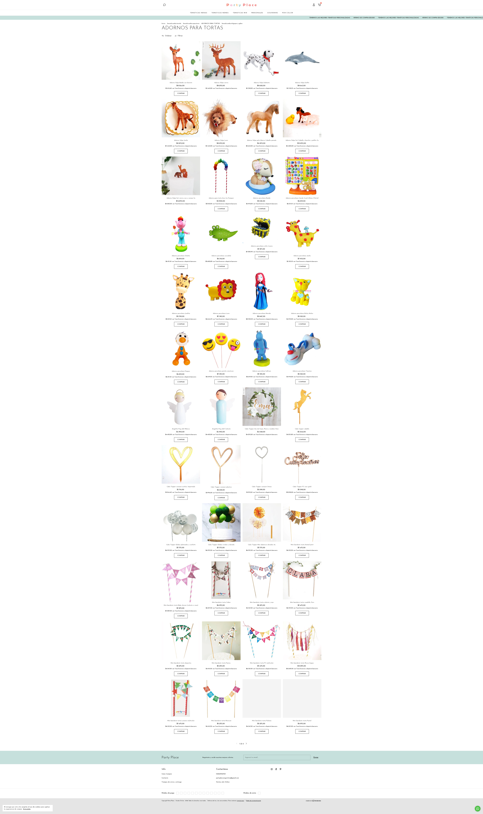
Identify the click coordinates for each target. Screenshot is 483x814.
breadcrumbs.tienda (174, 23)
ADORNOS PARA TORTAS (210, 23)
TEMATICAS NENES (220, 13)
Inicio (163, 23)
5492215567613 (221, 774)
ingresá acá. (240, 800)
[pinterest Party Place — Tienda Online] (280, 769)
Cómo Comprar (167, 774)
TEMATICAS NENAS (198, 13)
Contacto (165, 778)
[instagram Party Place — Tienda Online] (272, 769)
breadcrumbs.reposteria (191, 23)
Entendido (27, 809)
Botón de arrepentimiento (253, 800)
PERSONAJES (257, 13)
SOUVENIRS (272, 13)
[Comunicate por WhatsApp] (477, 808)
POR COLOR (287, 13)
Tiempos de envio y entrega (172, 782)
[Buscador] (164, 5)
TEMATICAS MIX (240, 13)
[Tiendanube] (313, 801)
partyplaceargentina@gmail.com (227, 778)
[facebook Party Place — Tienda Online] (276, 769)
